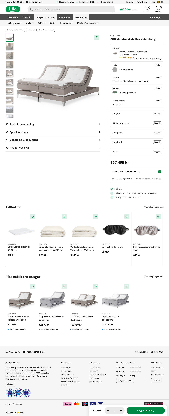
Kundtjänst (130, 2)
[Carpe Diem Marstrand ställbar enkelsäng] (21, 298)
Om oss (152, 2)
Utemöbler (13, 17)
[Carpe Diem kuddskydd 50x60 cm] (21, 228)
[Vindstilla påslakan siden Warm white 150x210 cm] (84, 228)
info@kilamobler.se (35, 2)
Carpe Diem (115, 35)
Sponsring (93, 371)
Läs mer (10, 384)
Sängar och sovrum (45, 17)
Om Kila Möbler (95, 381)
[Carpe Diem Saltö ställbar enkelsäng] (53, 298)
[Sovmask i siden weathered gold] (147, 228)
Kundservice (66, 367)
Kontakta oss (66, 371)
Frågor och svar (67, 374)
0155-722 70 (19, 2)
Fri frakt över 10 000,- (87, 2)
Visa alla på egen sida (153, 207)
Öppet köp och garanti (70, 381)
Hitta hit (156, 380)
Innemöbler (65, 17)
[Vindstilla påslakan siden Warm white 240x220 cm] (53, 228)
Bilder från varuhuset (97, 374)
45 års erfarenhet (106, 2)
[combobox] (71, 9)
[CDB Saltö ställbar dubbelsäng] (115, 298)
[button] (114, 52)
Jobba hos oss (95, 367)
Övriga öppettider (125, 381)
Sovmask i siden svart (112, 247)
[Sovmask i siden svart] (116, 228)
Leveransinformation (69, 378)
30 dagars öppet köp (66, 2)
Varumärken (81, 17)
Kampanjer (155, 17)
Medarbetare (94, 378)
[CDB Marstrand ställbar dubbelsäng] (84, 298)
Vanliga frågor (142, 2)
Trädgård (27, 17)
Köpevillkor (65, 385)
